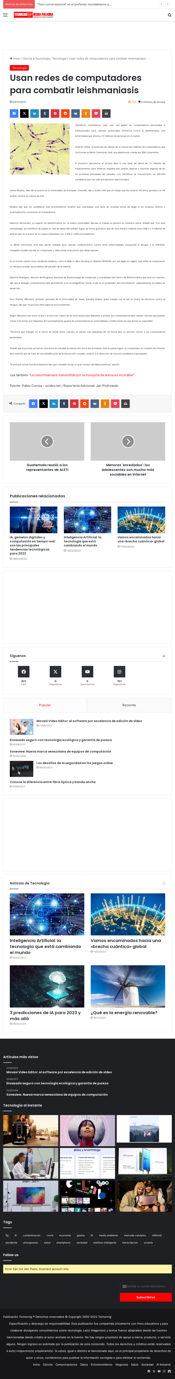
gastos (81, 1235)
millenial (157, 1235)
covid (50, 1235)
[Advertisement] (87, 34)
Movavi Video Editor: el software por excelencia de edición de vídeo (89, 721)
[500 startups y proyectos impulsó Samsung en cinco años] (87, 1196)
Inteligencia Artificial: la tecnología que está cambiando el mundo (82, 541)
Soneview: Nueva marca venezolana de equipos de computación (60, 751)
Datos (84, 1364)
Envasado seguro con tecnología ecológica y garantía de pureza (61, 740)
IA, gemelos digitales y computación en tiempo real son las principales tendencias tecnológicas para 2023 (32, 545)
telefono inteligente (104, 1242)
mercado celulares (135, 1235)
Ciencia (47, 1364)
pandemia (11, 1242)
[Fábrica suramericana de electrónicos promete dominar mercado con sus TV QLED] (30, 1196)
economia (65, 1235)
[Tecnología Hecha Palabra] (34, 15)
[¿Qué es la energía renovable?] (128, 986)
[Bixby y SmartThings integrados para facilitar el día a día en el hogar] (87, 1163)
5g (7, 1235)
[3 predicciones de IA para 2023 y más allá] (47, 986)
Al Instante (163, 1364)
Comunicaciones (66, 1364)
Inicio (16, 58)
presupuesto (30, 1242)
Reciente (129, 705)
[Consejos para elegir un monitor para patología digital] (30, 1163)
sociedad (81, 1242)
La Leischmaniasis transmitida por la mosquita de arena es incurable (81, 375)
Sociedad (147, 1364)
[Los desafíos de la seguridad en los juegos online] (21, 769)
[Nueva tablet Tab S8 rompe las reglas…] (144, 1196)
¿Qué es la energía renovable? (124, 1013)
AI (16, 1235)
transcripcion (130, 1242)
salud (47, 1242)
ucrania (148, 1242)
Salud (134, 1364)
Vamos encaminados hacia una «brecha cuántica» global (141, 539)
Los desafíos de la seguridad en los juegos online (74, 763)
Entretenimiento (101, 1364)
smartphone (63, 1242)
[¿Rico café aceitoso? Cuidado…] (30, 1130)
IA (92, 1235)
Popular (45, 705)
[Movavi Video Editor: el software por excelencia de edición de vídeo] (21, 727)
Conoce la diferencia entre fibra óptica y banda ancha (53, 782)
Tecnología (59, 58)
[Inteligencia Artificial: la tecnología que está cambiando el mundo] (87, 520)
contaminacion (32, 1235)
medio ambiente (108, 1235)
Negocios (121, 1364)
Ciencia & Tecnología (36, 58)
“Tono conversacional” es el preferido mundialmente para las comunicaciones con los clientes (99, 4)
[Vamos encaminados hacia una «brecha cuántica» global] (141, 520)
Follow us (11, 1255)
